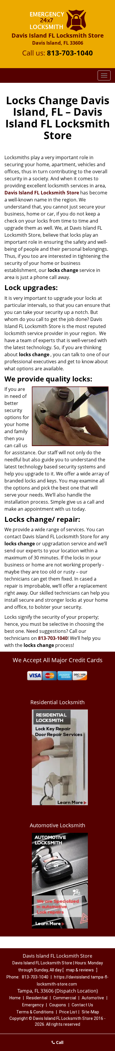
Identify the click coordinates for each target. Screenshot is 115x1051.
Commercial (64, 997)
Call (59, 1042)
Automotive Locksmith (57, 825)
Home (15, 997)
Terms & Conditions (35, 1012)
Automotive (93, 997)
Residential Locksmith (57, 702)
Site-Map (90, 1012)
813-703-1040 (70, 53)
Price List (68, 1012)
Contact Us (82, 1005)
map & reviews (80, 970)
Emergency (33, 1005)
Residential (36, 997)
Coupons (57, 1005)
